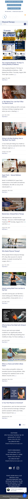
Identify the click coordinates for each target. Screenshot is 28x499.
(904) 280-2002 (16, 439)
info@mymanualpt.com (17, 11)
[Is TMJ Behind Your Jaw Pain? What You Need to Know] (14, 92)
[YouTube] (10, 468)
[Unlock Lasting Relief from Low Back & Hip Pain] (14, 279)
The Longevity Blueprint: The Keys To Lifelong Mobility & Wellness (13, 63)
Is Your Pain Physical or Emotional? (12, 403)
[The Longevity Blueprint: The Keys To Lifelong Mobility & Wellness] (14, 44)
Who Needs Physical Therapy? (11, 251)
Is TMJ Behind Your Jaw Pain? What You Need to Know (12, 102)
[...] (15, 74)
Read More (4, 79)
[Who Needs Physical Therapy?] (14, 241)
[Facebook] (14, 468)
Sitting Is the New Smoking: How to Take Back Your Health (12, 139)
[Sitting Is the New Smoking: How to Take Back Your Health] (14, 129)
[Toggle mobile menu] (25, 15)
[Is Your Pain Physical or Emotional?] (14, 393)
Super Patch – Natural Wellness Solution (11, 176)
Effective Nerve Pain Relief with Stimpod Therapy (14, 326)
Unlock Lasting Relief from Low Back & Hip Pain (13, 289)
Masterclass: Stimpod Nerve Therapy (13, 214)
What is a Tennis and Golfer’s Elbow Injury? (12, 364)
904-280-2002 (8, 11)
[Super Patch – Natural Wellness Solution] (14, 165)
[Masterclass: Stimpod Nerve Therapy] (14, 204)
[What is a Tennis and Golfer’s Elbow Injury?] (14, 354)
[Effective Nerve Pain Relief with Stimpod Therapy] (14, 315)
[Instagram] (17, 468)
